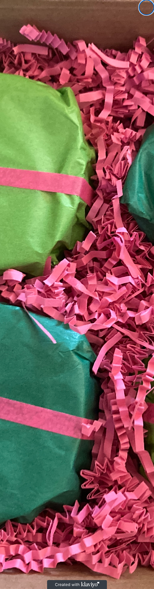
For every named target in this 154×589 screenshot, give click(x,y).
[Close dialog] (146, 7)
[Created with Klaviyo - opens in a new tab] (77, 584)
